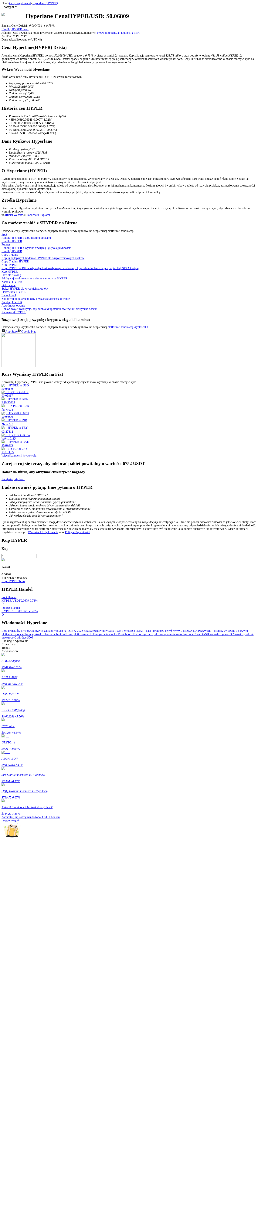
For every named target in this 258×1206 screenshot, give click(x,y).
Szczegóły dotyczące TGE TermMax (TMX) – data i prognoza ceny (130, 630)
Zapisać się (20, 1070)
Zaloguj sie (8, 1070)
